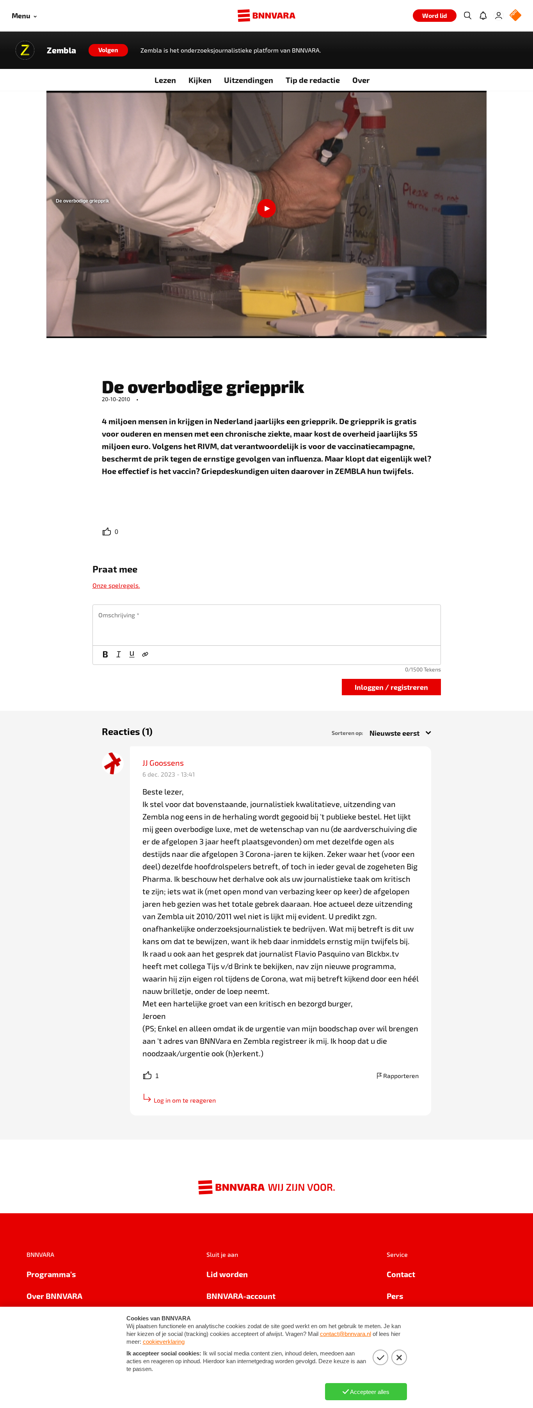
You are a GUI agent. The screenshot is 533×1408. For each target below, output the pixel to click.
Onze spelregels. (116, 585)
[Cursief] (118, 655)
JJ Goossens (163, 762)
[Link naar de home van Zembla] (25, 50)
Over (361, 80)
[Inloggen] (498, 15)
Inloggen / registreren (391, 687)
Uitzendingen (248, 80)
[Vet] (105, 655)
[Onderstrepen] (132, 655)
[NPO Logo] (515, 15)
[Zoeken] (467, 15)
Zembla (61, 50)
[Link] (145, 655)
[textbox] (267, 625)
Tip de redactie (313, 80)
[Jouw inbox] (483, 15)
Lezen (165, 80)
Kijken (199, 80)
